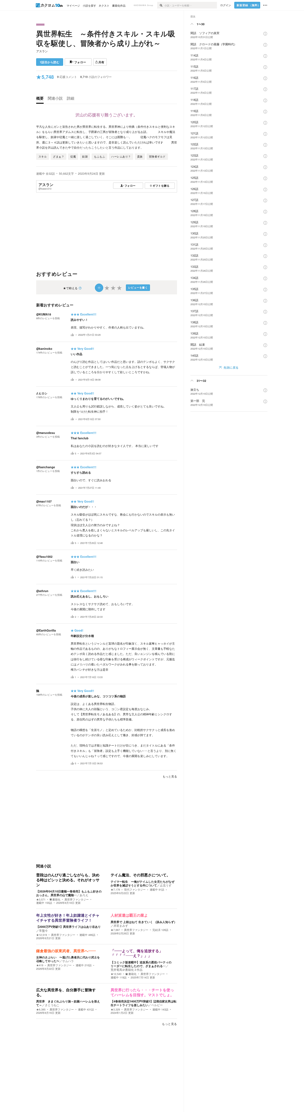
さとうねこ (52, 1005)
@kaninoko (44, 348)
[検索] (160, 5)
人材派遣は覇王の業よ (129, 915)
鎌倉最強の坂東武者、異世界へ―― (66, 951)
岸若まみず (121, 925)
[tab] (41, 99)
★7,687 (115, 930)
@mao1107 (44, 501)
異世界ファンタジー (77, 899)
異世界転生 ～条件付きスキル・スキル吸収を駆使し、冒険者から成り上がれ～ (105, 38)
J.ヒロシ (41, 393)
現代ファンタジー (135, 889)
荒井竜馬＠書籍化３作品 (126, 969)
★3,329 (115, 1009)
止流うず (165, 885)
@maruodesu (45, 433)
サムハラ (68, 961)
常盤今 (43, 930)
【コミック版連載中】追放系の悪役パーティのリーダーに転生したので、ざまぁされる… (141, 964)
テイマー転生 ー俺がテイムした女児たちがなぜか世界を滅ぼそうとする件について (142, 883)
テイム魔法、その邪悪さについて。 (140, 875)
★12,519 (41, 934)
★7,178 (115, 889)
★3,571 (40, 899)
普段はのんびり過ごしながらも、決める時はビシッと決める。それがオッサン (67, 880)
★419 (39, 965)
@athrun (42, 591)
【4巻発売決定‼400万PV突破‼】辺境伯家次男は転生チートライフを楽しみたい (143, 1003)
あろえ (84, 895)
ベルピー (157, 1005)
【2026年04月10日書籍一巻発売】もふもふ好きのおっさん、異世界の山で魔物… (69, 893)
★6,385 (40, 1009)
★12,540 (116, 974)
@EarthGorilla (46, 630)
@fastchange (45, 467)
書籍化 (56, 899)
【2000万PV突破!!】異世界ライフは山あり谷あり (68, 926)
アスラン (42, 51)
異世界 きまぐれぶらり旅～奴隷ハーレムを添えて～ (68, 1003)
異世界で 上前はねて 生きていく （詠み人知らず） (144, 922)
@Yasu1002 (44, 556)
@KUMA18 (43, 314)
